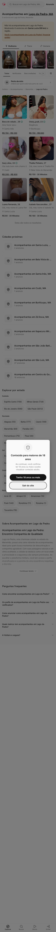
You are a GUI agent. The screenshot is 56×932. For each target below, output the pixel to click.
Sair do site (28, 485)
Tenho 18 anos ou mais (28, 477)
